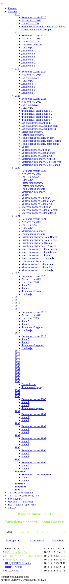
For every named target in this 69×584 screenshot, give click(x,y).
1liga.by (12, 507)
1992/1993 (20, 486)
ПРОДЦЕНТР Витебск (18, 563)
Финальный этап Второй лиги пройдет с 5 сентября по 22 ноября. (43, 28)
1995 (17, 459)
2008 (17, 366)
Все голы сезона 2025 (33, 35)
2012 (17, 354)
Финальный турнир (32, 327)
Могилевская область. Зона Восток (41, 161)
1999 (17, 411)
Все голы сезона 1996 (33, 450)
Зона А (25, 285)
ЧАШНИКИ (12, 570)
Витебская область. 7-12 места (38, 246)
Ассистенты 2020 (31, 279)
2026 (17, 14)
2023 (17, 95)
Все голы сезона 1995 (33, 462)
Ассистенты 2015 (31, 315)
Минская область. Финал (35, 149)
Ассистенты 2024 (31, 74)
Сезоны (12, 11)
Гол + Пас (57, 540)
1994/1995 (20, 471)
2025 (17, 32)
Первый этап (28, 384)
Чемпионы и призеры (20, 501)
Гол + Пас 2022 (30, 176)
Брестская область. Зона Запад (38, 128)
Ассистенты (37, 540)
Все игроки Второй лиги (22, 504)
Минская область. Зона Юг (36, 155)
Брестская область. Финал (36, 122)
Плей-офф (27, 47)
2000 (17, 396)
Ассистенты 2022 (31, 173)
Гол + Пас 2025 (30, 41)
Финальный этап (31, 291)
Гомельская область (32, 134)
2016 (17, 306)
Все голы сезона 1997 (33, 438)
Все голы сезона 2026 (33, 17)
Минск (25, 146)
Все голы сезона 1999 (33, 414)
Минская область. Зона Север (38, 152)
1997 (17, 435)
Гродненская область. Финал (37, 137)
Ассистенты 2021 (31, 222)
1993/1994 (20, 483)
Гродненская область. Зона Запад (40, 143)
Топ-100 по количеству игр (23, 495)
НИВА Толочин (14, 566)
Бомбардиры (15, 498)
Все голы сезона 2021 (33, 218)
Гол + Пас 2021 (30, 225)
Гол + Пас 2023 (30, 104)
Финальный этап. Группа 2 (36, 113)
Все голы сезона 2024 (33, 71)
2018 (17, 300)
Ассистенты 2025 (31, 38)
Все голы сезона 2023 (33, 98)
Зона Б (25, 288)
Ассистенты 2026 (31, 20)
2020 (17, 273)
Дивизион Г (28, 59)
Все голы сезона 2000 (33, 399)
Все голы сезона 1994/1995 (36, 474)
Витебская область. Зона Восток (39, 237)
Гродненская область (33, 188)
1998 (17, 423)
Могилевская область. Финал (38, 158)
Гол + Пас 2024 (30, 77)
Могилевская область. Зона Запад (40, 164)
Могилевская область (33, 191)
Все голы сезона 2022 (33, 170)
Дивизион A (28, 50)
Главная (12, 8)
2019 (17, 297)
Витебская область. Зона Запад (39, 240)
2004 (17, 378)
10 (63, 531)
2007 (17, 369)
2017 (17, 303)
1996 (17, 447)
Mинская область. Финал (35, 197)
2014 (17, 333)
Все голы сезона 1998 (33, 426)
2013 (17, 351)
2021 (17, 215)
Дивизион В (28, 56)
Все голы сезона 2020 (33, 276)
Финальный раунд (31, 387)
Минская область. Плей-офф (37, 270)
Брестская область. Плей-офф (38, 258)
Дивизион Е (28, 65)
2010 (17, 360)
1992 (17, 489)
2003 (17, 381)
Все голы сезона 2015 (33, 312)
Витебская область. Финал (36, 243)
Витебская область (32, 131)
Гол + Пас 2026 (30, 23)
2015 (17, 309)
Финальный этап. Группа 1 (36, 110)
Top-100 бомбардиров (20, 492)
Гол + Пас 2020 (30, 282)
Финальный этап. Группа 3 (36, 116)
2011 (17, 357)
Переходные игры (31, 44)
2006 (17, 372)
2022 (17, 167)
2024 (17, 68)
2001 (17, 393)
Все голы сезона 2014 (33, 336)
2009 (17, 363)
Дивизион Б (28, 53)
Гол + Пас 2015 (30, 318)
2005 (17, 375)
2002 (17, 390)
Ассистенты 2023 (31, 101)
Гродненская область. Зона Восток (41, 140)
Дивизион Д (28, 62)
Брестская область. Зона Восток (39, 125)
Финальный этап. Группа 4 (36, 119)
